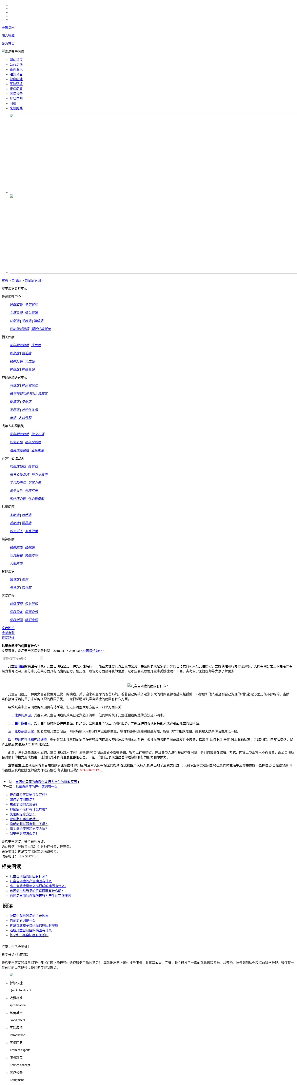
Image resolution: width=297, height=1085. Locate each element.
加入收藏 (8, 35)
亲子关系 (16, 490)
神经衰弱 (28, 369)
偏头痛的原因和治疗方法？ (29, 829)
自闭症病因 (33, 280)
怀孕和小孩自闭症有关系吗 (29, 935)
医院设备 (16, 93)
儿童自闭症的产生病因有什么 (37, 786)
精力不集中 (39, 474)
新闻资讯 (16, 69)
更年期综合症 (19, 345)
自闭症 (16, 280)
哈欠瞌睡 (31, 313)
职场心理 (16, 442)
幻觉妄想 (16, 555)
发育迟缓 (31, 531)
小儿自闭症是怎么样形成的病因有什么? (38, 886)
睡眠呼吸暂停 (41, 329)
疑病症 (14, 401)
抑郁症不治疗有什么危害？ (29, 809)
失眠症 (36, 345)
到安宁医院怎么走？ (24, 833)
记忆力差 (34, 482)
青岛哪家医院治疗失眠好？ (29, 795)
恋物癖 (26, 587)
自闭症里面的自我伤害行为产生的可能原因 (46, 782)
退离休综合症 (19, 450)
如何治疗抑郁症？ (23, 799)
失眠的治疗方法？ (23, 814)
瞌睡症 (38, 321)
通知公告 (16, 74)
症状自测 (16, 98)
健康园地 (16, 79)
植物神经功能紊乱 (23, 393)
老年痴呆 (37, 450)
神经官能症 (30, 385)
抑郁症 (14, 353)
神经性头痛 (30, 410)
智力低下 (16, 531)
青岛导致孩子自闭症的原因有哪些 (34, 925)
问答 (13, 103)
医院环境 (16, 84)
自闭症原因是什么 (23, 920)
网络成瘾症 (18, 466)
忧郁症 (14, 321)
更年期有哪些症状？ (24, 819)
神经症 (14, 369)
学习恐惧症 (18, 482)
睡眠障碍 (16, 304)
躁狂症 (14, 579)
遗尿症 (26, 523)
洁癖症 (42, 393)
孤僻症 (33, 466)
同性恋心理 (18, 498)
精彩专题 (31, 620)
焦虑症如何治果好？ (24, 804)
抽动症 (14, 523)
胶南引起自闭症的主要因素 (29, 915)
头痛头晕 (16, 313)
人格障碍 (16, 563)
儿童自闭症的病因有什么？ (29, 876)
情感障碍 (31, 555)
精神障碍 (16, 547)
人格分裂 (24, 418)
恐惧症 (14, 385)
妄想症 (14, 410)
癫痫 (25, 579)
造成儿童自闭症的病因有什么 (31, 930)
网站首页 (16, 59)
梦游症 (26, 321)
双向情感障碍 (19, 329)
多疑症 (26, 401)
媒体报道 (16, 604)
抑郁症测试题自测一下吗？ (29, 824)
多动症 (14, 515)
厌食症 (14, 587)
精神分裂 (16, 361)
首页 (5, 280)
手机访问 (8, 27)
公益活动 (16, 64)
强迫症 (26, 353)
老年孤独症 (33, 442)
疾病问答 (16, 89)
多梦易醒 (31, 304)
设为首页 (8, 43)
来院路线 (16, 108)
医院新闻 (16, 620)
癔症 (13, 418)
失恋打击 (31, 490)
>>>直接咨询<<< (92, 650)
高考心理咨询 (19, 474)
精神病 (30, 547)
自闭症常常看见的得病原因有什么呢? (36, 891)
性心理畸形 (36, 498)
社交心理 (37, 434)
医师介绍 (31, 612)
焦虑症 (30, 361)
